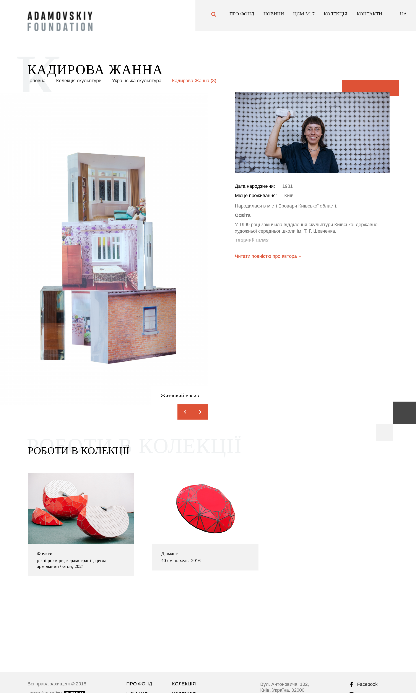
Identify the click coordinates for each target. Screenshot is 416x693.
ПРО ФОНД (241, 16)
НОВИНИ (273, 16)
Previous (185, 412)
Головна (37, 80)
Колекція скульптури (78, 80)
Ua (403, 16)
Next (200, 412)
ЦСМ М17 (304, 16)
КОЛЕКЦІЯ (336, 16)
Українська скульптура (136, 80)
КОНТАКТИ (369, 16)
